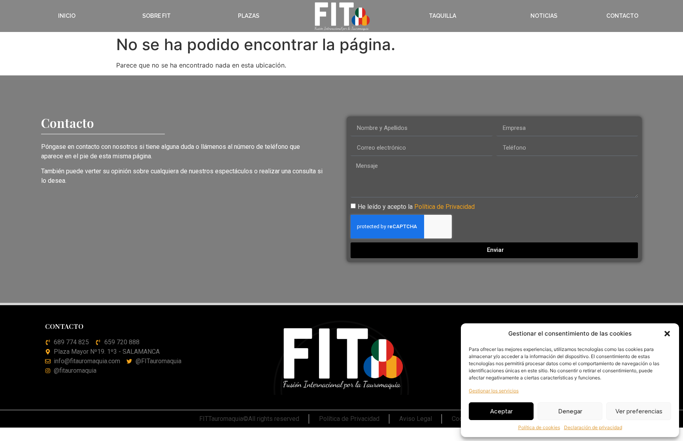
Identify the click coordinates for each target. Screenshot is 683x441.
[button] (667, 334)
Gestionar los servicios (494, 391)
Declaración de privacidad (593, 427)
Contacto (622, 16)
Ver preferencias (638, 411)
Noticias (543, 16)
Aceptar (501, 411)
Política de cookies (539, 427)
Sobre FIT (156, 16)
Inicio (66, 16)
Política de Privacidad (444, 206)
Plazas (248, 16)
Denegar (570, 411)
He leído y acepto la (416, 206)
